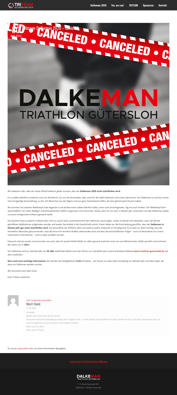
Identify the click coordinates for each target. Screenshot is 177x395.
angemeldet (22, 348)
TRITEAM (133, 5)
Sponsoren (148, 5)
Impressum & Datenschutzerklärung (88, 361)
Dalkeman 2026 (98, 5)
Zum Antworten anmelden (38, 300)
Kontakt (163, 5)
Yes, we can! (117, 5)
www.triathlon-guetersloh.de (149, 251)
